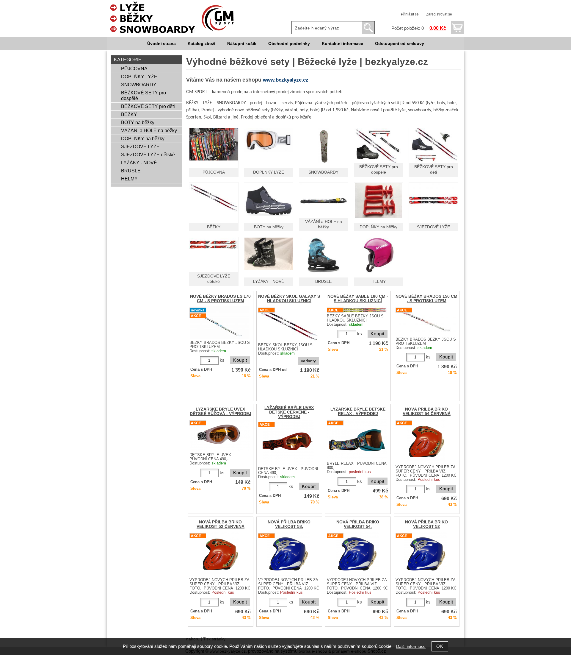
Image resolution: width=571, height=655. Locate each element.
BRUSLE (323, 281)
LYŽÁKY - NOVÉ (268, 281)
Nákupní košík (241, 43)
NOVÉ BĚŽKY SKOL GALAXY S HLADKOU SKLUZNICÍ (289, 298)
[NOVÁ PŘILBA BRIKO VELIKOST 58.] (288, 554)
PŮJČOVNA (214, 172)
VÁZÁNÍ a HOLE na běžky (149, 130)
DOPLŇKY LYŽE (268, 172)
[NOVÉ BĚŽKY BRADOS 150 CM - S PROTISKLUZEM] (426, 321)
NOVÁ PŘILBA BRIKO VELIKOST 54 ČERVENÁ (427, 411)
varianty (308, 361)
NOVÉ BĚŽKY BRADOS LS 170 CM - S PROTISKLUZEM (220, 298)
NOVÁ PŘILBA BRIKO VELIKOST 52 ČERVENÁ (220, 524)
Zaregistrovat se (439, 14)
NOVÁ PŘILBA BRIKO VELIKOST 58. (289, 524)
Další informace (411, 646)
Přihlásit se (410, 14)
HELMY (378, 281)
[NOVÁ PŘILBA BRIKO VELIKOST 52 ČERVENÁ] (219, 554)
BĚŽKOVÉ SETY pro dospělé (143, 95)
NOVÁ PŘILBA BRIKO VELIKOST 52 (426, 524)
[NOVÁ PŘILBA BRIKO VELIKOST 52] (425, 554)
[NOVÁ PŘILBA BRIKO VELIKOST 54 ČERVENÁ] (426, 441)
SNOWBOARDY (323, 172)
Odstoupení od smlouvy (399, 43)
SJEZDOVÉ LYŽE (433, 227)
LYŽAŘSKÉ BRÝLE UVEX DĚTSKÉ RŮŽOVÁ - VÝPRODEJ (220, 411)
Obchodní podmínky (289, 43)
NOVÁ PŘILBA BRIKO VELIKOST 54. (357, 524)
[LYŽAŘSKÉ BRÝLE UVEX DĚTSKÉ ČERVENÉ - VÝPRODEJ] (288, 442)
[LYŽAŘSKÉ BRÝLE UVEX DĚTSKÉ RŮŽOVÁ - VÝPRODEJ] (220, 435)
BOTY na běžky (268, 227)
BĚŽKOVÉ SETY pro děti (148, 106)
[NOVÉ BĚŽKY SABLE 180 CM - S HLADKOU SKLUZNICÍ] (357, 309)
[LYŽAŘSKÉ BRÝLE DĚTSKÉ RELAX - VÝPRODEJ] (357, 439)
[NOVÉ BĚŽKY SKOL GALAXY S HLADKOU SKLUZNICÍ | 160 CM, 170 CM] (288, 323)
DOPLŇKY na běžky (378, 227)
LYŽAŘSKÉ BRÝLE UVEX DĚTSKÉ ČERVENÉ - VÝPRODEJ (289, 412)
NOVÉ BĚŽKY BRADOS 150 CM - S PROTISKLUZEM (426, 298)
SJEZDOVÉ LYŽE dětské (148, 154)
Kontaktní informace (342, 43)
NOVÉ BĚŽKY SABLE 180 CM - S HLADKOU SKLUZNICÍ (357, 298)
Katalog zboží (201, 43)
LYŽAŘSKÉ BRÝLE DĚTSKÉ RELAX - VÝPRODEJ (357, 411)
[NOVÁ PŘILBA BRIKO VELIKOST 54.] (357, 554)
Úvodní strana (161, 43)
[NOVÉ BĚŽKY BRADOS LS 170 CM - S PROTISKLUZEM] (220, 322)
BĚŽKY (213, 227)
